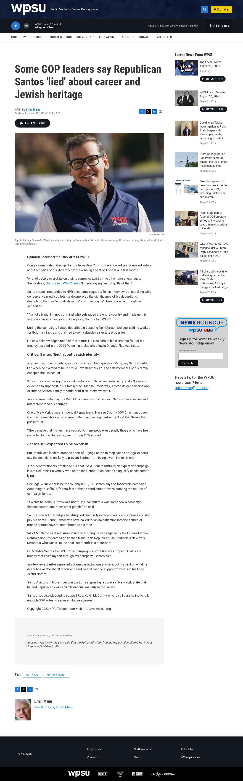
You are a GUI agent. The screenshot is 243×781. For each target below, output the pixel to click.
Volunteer (164, 37)
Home (15, 37)
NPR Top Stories (56, 674)
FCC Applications (190, 757)
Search (138, 757)
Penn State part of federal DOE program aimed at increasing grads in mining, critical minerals (214, 220)
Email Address (187, 350)
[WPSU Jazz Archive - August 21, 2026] (186, 98)
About (126, 37)
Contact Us (93, 757)
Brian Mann (33, 109)
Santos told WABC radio (63, 283)
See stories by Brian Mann (54, 707)
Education (106, 37)
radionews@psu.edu (191, 388)
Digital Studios (60, 37)
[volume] (26, 26)
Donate (222, 9)
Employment (94, 749)
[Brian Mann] (23, 709)
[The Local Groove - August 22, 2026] (186, 68)
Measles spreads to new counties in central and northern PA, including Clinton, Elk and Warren (214, 189)
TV (24, 37)
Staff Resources (143, 749)
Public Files (187, 749)
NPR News (32, 674)
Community (83, 37)
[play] (16, 26)
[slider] (32, 26)
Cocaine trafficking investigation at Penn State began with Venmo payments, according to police (213, 130)
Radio (38, 37)
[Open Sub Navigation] (28, 37)
